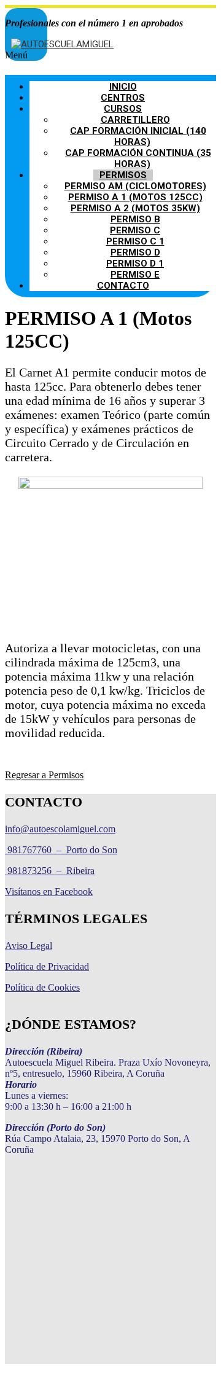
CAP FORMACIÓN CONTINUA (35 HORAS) (138, 158)
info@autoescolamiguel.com (60, 829)
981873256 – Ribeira (50, 870)
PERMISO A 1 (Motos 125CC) (135, 197)
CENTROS (123, 97)
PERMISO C (135, 230)
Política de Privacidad (47, 966)
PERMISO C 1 (135, 241)
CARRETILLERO (135, 119)
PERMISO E (135, 274)
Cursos (123, 108)
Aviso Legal (28, 945)
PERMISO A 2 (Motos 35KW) (135, 208)
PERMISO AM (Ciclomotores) (135, 186)
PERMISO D (135, 252)
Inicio (123, 86)
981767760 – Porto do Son (61, 850)
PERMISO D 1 (135, 263)
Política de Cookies (42, 987)
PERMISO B (135, 219)
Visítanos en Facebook (49, 891)
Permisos (123, 175)
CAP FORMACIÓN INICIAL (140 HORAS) (138, 136)
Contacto (123, 285)
